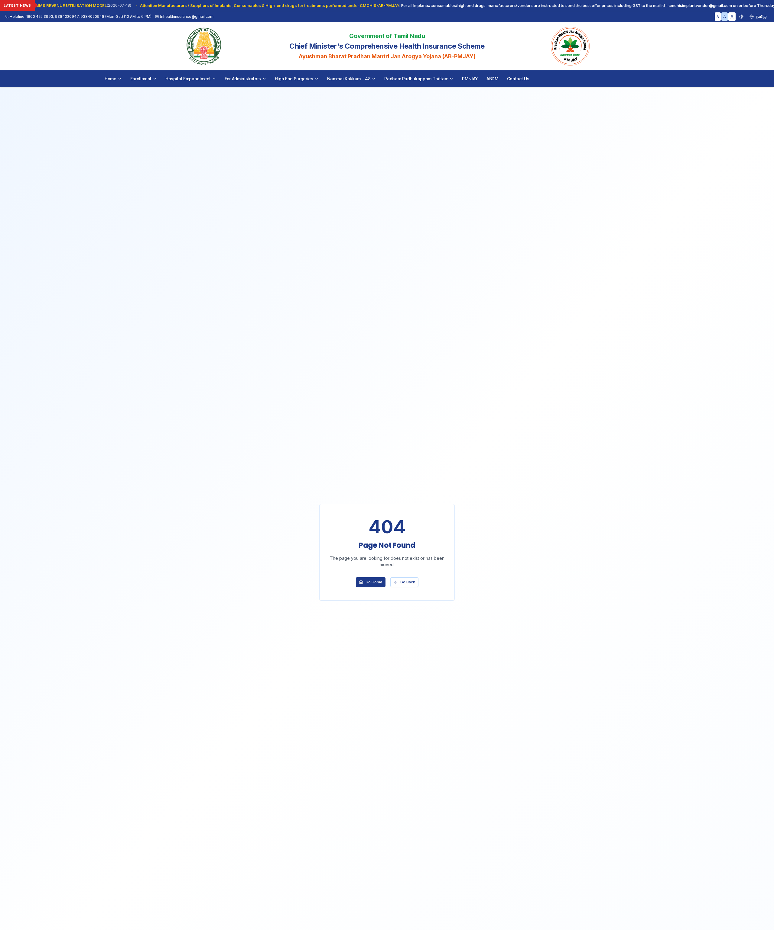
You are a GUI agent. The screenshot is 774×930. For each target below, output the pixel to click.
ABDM (492, 78)
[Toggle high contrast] (741, 16)
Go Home (374, 582)
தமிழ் (761, 16)
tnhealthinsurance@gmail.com (186, 16)
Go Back (407, 582)
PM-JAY (470, 78)
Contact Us (518, 78)
